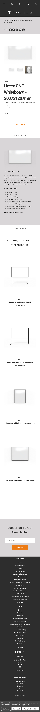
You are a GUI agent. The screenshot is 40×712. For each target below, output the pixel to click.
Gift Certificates (20, 641)
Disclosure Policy (20, 635)
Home (6, 20)
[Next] (33, 70)
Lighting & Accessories (20, 577)
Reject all (16, 709)
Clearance (20, 602)
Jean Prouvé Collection (20, 591)
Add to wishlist (20, 124)
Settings (6, 709)
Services (20, 613)
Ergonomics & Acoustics (20, 574)
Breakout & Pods (20, 571)
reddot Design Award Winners (20, 596)
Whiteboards (13, 20)
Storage (20, 568)
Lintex (6, 81)
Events (20, 610)
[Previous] (6, 70)
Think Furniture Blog (20, 630)
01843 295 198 (20, 695)
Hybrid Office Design (20, 621)
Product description (20, 135)
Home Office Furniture (20, 618)
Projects (20, 627)
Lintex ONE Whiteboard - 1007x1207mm (20, 423)
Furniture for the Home (20, 599)
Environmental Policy (20, 632)
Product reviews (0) (20, 228)
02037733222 (20, 670)
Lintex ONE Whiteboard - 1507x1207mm (20, 481)
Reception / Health (20, 579)
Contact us (20, 638)
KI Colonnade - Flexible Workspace (20, 624)
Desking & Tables (20, 565)
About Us (20, 615)
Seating (20, 563)
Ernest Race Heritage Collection (20, 582)
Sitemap (20, 644)
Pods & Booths (20, 585)
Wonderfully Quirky (20, 588)
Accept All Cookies (30, 709)
